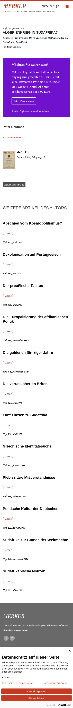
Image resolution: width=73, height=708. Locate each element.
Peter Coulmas (14, 46)
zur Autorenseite (12, 137)
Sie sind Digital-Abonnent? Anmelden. (30, 111)
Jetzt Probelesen (24, 101)
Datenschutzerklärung (55, 683)
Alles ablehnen (36, 698)
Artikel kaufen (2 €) (14, 184)
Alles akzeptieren (36, 691)
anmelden (48, 6)
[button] (67, 6)
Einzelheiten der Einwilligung (17, 683)
